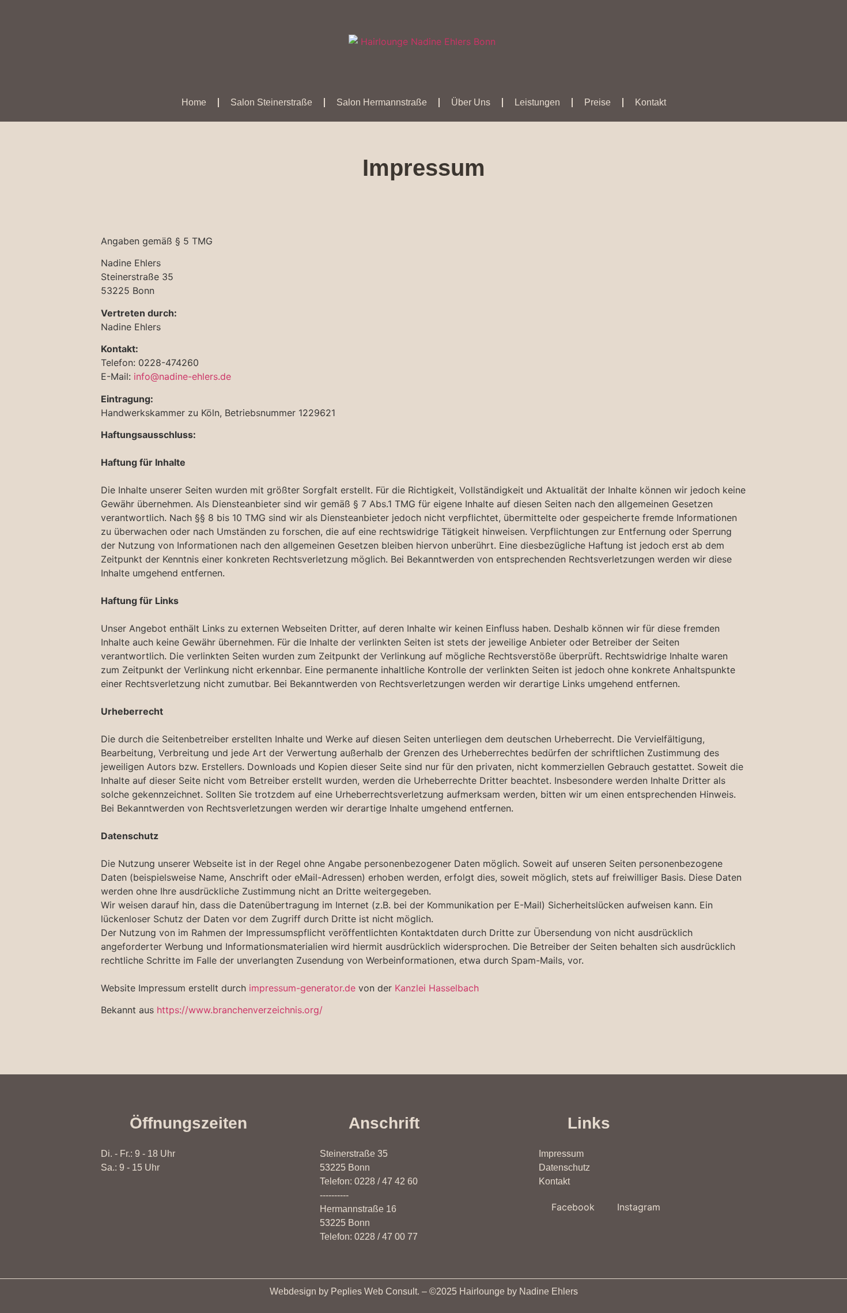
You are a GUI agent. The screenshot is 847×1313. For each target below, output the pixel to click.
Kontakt (650, 102)
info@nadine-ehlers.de (182, 376)
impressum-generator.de (302, 988)
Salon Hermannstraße (381, 102)
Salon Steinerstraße (271, 102)
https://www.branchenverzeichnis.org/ (240, 1010)
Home (193, 102)
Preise (597, 102)
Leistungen (537, 102)
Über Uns (470, 102)
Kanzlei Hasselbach (437, 988)
